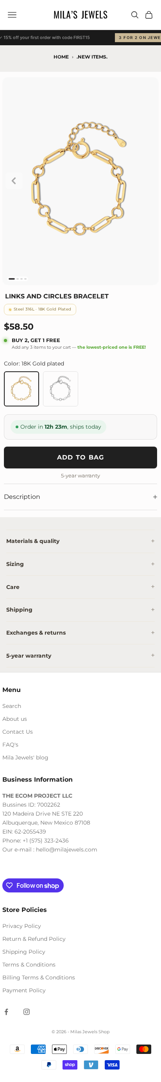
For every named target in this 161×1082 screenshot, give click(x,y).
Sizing (15, 564)
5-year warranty (28, 655)
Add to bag (80, 457)
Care (13, 587)
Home (61, 57)
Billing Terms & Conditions (38, 977)
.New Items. (92, 57)
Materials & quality (32, 541)
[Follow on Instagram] (26, 1012)
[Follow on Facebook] (6, 1012)
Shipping (19, 609)
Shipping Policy (23, 951)
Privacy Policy (21, 925)
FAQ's (10, 744)
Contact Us (17, 731)
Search (11, 706)
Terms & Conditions (28, 964)
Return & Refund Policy (34, 938)
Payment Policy (24, 990)
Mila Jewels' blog (25, 757)
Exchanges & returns (36, 632)
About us (14, 718)
